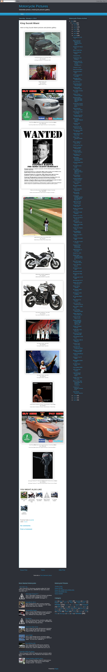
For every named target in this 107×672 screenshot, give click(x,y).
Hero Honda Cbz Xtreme (77, 300)
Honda (57, 605)
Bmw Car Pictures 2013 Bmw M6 (77, 333)
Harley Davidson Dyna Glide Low (77, 314)
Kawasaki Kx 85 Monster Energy (77, 127)
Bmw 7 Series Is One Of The (77, 142)
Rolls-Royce (81, 610)
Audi (56, 601)
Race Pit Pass (76, 81)
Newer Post (23, 570)
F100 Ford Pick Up (77, 145)
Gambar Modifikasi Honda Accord (77, 179)
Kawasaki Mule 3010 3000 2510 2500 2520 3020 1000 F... (77, 99)
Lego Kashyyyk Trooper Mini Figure (77, 374)
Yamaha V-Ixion (58, 586)
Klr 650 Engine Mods (76, 364)
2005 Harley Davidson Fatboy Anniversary (78, 159)
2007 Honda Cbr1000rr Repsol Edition (78, 120)
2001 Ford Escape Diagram (77, 212)
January (74, 23)
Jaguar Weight (29, 635)
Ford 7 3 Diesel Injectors (77, 182)
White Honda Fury (77, 50)
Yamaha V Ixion (77, 67)
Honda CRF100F (59, 588)
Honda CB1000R (59, 593)
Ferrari (65, 602)
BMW (70, 601)
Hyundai (67, 604)
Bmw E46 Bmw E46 (30, 643)
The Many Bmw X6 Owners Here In (77, 116)
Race (74, 610)
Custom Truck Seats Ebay (76, 344)
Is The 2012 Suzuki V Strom (78, 242)
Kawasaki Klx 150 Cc (31, 602)
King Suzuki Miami (77, 69)
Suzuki (25, 521)
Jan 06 (75, 31)
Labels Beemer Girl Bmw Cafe (77, 134)
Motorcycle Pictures (33, 6)
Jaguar (77, 604)
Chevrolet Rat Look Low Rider (77, 112)
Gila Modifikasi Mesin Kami (76, 176)
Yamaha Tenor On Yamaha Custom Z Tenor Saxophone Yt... (77, 63)
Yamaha (78, 613)
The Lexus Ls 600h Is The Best (77, 131)
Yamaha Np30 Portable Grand (77, 88)
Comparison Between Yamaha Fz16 (78, 388)
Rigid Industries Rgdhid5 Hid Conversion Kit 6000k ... (77, 42)
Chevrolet (77, 601)
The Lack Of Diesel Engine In (78, 218)
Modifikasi (75, 608)
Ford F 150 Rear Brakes (77, 265)
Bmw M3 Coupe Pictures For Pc (77, 262)
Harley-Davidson (81, 602)
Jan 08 (75, 27)
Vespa (56, 613)
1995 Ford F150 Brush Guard (77, 202)
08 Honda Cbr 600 (77, 271)
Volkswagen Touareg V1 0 (32, 594)
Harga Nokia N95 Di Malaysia (78, 340)
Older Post (62, 570)
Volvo (68, 613)
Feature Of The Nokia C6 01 (77, 317)
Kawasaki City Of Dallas (77, 357)
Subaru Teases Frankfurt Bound (77, 95)
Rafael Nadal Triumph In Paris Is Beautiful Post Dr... (78, 257)
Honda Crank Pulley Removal (78, 225)
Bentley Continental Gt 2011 (78, 209)
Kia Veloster (29, 618)
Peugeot (63, 610)
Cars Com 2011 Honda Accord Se (78, 303)
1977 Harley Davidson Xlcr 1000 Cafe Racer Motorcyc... (78, 171)
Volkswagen (62, 613)
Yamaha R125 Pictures (76, 124)
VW (72, 613)
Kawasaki (85, 604)
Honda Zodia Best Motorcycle (77, 189)
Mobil (61, 608)
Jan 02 (75, 398)
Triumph (74, 611)
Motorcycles (83, 608)
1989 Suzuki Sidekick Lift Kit (77, 221)
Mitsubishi (57, 608)
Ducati (84, 601)
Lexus (66, 607)
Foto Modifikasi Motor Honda (77, 232)
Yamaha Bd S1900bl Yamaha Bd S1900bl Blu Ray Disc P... (78, 197)
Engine (57, 602)
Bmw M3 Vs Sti (23, 587)
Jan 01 (75, 400)
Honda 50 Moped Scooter (77, 327)
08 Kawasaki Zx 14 (77, 280)
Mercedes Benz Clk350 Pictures (77, 79)
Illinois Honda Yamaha (76, 286)
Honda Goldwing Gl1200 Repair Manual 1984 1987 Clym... (77, 322)
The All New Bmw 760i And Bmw (77, 84)
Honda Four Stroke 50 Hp (32, 627)
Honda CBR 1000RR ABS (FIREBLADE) (64, 590)
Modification (68, 608)
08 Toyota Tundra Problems (77, 293)
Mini (86, 607)
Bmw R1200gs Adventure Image (78, 310)
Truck (80, 611)
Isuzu (72, 604)
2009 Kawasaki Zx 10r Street (77, 250)
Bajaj (61, 601)
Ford (71, 602)
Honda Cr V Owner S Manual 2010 (77, 351)
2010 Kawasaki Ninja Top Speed (77, 109)
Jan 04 (75, 35)
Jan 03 (75, 395)
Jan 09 (75, 24)
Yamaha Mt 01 (76, 55)
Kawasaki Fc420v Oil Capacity (27, 651)
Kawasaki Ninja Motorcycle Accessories (77, 246)
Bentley (65, 601)
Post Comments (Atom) (46, 575)
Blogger (56, 668)
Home (22, 14)
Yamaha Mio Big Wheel (77, 53)
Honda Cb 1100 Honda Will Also (77, 151)
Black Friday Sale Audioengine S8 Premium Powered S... (77, 383)
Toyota (67, 611)
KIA (59, 607)
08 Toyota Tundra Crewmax (77, 290)
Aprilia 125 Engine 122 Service (77, 283)
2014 (72, 21)
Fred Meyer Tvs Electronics (77, 155)
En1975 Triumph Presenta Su (77, 148)
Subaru (86, 610)
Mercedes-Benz (79, 606)
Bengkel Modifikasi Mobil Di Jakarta (34, 658)
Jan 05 (75, 33)
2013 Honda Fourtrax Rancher (78, 392)
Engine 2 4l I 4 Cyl (77, 215)
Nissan (56, 610)
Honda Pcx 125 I (77, 253)
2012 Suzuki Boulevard (76, 193)
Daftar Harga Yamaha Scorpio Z (77, 138)
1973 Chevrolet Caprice (76, 370)
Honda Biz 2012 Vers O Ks (77, 206)
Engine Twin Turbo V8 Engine (77, 378)
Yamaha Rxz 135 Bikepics (77, 58)
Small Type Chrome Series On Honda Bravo (78, 105)
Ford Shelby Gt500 (77, 367)
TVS (86, 611)
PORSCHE (69, 610)
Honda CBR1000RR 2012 (61, 592)
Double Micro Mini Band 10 (77, 330)
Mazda (71, 607)
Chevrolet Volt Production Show (78, 347)
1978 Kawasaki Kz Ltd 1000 (77, 75)
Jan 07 (75, 29)
